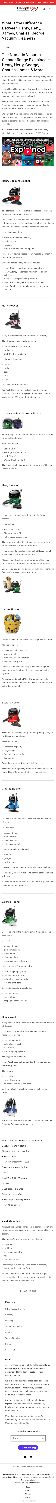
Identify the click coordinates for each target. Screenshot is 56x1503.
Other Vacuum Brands (15, 1309)
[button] (5, 9)
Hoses (28, 1497)
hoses (28, 1477)
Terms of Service (12, 1338)
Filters (27, 1490)
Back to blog (29, 1291)
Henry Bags (24, 1466)
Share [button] (7, 47)
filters (15, 1477)
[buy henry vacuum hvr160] (12, 205)
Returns (8, 1332)
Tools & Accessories (28, 1501)
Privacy (8, 1344)
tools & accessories (41, 1477)
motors (22, 1477)
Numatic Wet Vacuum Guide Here (17, 1124)
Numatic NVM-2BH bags (31, 763)
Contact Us (10, 1350)
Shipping (9, 1321)
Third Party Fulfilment (14, 1326)
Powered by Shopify (35, 1466)
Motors (28, 1494)
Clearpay (9, 1315)
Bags (28, 1487)
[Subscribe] (42, 1438)
